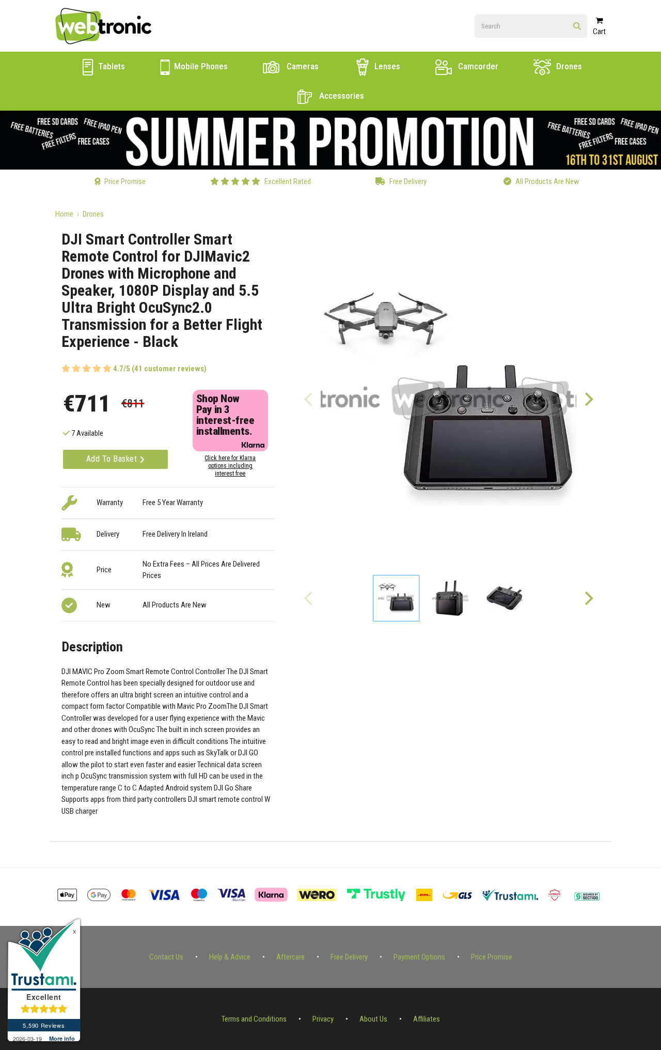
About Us (373, 1019)
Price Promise (491, 957)
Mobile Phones (200, 66)
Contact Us (166, 957)
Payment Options (419, 957)
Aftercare (290, 957)
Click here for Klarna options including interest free (230, 465)
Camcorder (477, 66)
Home (64, 214)
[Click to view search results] (577, 27)
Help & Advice (229, 957)
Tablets (110, 66)
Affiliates (426, 1019)
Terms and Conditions (254, 1019)
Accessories (340, 95)
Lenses (386, 66)
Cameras (302, 66)
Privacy (323, 1019)
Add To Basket (112, 459)
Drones (568, 66)
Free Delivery (349, 957)
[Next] (588, 398)
